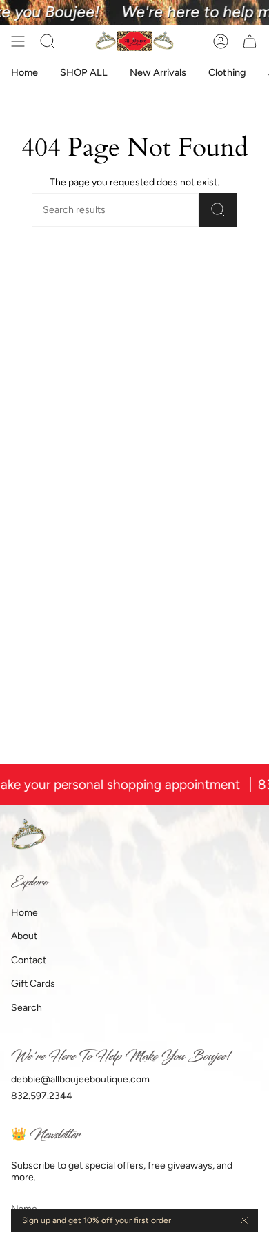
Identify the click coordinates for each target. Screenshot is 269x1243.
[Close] (244, 1220)
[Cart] (249, 41)
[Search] (218, 210)
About (24, 936)
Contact (28, 960)
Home (24, 912)
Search (26, 1008)
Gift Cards (33, 983)
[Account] (220, 41)
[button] (47, 41)
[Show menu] (18, 41)
